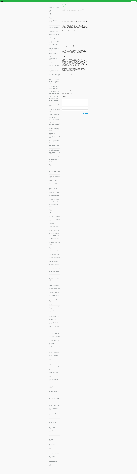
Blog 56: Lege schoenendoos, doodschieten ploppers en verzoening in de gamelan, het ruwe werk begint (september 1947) (54, 295)
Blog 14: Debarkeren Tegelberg (52, 427)
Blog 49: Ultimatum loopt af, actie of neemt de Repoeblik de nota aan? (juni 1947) (53, 319)
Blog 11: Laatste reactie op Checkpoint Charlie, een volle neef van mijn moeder (54, 436)
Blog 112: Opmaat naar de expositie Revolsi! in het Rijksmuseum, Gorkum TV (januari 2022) (54, 61)
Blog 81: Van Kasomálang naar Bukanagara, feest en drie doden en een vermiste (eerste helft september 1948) (54, 205)
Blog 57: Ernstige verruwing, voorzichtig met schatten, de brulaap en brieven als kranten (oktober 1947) (54, 292)
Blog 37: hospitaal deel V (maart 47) (52, 358)
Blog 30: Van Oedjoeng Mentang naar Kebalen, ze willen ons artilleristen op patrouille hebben (54, 379)
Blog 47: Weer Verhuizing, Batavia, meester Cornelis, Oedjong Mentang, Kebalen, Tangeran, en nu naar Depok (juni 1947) (54, 326)
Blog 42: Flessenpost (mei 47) (52, 343)
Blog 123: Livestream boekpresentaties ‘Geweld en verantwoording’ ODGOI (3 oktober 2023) (54, 20)
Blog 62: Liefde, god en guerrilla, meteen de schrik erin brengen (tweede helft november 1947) (54, 275)
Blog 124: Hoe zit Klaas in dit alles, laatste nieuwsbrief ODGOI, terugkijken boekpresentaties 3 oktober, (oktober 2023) (54, 17)
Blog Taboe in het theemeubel (10, 1)
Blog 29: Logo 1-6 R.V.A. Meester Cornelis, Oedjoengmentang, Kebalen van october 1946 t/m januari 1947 (54, 383)
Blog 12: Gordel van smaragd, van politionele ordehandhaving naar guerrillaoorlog (54, 433)
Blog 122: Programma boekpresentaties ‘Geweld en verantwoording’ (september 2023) (54, 23)
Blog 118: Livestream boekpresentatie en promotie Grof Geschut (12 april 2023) (54, 38)
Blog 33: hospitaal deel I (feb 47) (52, 369)
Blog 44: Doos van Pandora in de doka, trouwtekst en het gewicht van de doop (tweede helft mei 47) (54, 337)
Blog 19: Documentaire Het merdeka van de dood (54, 413)
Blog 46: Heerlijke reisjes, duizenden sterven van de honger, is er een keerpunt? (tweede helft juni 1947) (54, 330)
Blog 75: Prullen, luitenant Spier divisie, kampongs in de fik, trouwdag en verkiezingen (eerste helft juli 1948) (54, 226)
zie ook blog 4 (64, 18)
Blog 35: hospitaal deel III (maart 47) (52, 363)
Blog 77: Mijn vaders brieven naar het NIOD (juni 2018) (54, 219)
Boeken (16, 1)
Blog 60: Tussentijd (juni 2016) (52, 282)
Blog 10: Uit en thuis (51, 439)
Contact (25, 1)
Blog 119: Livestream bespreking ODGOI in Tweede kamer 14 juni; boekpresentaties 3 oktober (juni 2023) (54, 34)
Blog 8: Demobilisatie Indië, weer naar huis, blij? (53, 444)
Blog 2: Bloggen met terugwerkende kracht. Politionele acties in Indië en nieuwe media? (53, 461)
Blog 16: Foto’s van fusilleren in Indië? (52, 422)
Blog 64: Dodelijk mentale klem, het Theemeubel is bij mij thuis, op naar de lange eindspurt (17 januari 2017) (54, 268)
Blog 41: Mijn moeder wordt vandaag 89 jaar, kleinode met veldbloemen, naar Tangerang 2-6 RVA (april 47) (54, 347)
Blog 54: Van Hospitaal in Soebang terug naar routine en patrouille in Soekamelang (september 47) (54, 303)
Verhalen (19, 1)
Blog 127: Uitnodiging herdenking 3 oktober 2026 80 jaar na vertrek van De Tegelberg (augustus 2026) (54, 7)
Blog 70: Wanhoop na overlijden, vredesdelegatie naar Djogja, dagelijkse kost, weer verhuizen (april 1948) (54, 247)
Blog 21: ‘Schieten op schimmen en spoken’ (53, 408)
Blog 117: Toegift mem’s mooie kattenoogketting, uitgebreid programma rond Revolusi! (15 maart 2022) (54, 41)
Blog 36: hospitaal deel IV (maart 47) (52, 361)
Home (4, 1)
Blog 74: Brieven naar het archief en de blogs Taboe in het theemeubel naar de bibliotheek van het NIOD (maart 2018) (54, 230)
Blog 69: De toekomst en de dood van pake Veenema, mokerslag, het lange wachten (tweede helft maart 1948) (54, 251)
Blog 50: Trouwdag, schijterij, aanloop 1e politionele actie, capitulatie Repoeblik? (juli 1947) (54, 316)
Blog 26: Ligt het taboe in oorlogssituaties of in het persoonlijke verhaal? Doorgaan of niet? (54, 391)
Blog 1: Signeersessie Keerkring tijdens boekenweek (54, 464)
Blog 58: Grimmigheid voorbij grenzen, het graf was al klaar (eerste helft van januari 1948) (54, 288)
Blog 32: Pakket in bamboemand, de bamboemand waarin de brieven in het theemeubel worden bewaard (54, 372)
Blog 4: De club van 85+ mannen (52, 456)
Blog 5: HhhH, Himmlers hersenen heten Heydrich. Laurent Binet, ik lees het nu (54, 453)
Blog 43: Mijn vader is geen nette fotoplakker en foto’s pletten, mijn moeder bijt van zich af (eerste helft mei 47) (54, 340)
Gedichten (22, 1)
